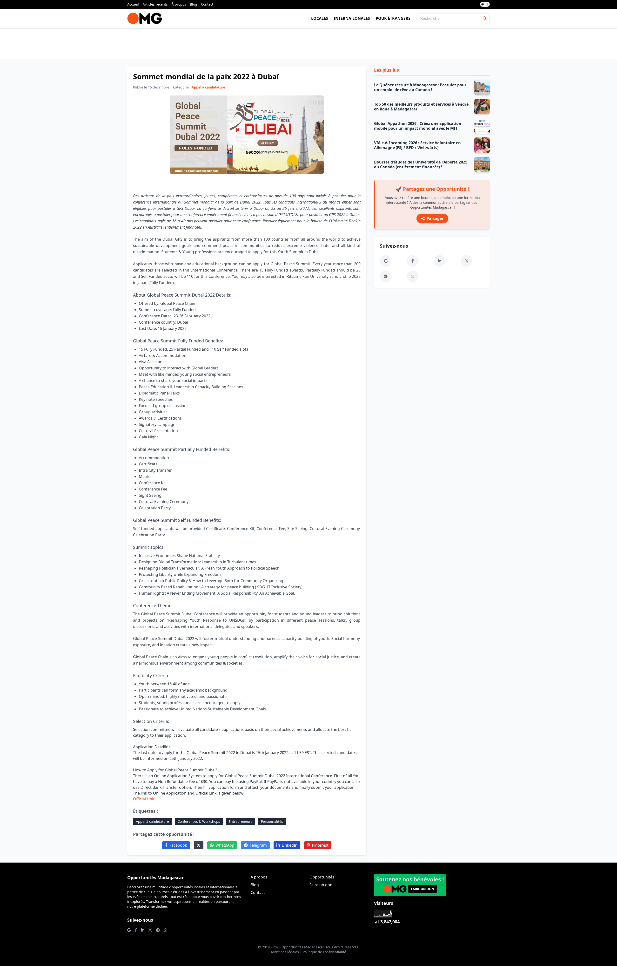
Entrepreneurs (240, 821)
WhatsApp (224, 845)
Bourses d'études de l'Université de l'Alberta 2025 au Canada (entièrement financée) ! (420, 164)
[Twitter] (198, 845)
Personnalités (272, 821)
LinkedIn (289, 845)
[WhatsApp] (412, 276)
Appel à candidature (152, 821)
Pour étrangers (393, 18)
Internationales (352, 18)
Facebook (178, 845)
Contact (207, 4)
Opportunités (321, 877)
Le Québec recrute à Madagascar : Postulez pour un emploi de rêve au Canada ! (420, 87)
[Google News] (385, 261)
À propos (179, 4)
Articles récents (155, 4)
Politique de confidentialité (324, 952)
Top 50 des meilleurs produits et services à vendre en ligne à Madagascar (421, 107)
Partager (435, 218)
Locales (319, 18)
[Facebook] (412, 261)
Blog (193, 4)
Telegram (258, 845)
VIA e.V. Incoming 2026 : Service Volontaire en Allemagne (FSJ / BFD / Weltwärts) (417, 145)
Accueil (133, 4)
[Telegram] (385, 276)
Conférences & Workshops (199, 821)
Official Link (143, 799)
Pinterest (320, 845)
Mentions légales (285, 952)
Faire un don (320, 884)
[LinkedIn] (439, 261)
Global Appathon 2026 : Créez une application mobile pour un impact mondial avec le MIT (417, 126)
